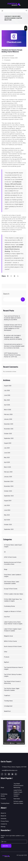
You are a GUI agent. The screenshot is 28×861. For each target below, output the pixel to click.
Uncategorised (8, 706)
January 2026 (8, 419)
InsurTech (7, 616)
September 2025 (8, 438)
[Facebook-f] (2, 774)
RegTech (6, 662)
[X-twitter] (5, 774)
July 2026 (7, 390)
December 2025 (8, 424)
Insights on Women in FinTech (12, 611)
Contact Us (4, 824)
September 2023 (8, 529)
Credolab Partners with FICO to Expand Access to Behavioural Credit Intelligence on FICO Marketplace (13, 327)
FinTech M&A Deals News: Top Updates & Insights (13, 600)
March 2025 (7, 467)
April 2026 (7, 405)
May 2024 (7, 515)
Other (5, 651)
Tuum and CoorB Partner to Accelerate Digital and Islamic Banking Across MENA (12, 317)
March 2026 (7, 409)
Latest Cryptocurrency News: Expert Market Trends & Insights (13, 622)
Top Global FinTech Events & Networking (12, 682)
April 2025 (7, 462)
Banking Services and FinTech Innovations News (12, 563)
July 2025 (7, 448)
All (5, 552)
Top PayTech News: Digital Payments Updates (11, 689)
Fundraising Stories (9, 606)
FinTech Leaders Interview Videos (13, 594)
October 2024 (8, 491)
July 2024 (7, 505)
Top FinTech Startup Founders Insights (13, 675)
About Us (3, 813)
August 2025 (7, 443)
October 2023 (8, 524)
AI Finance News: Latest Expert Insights (13, 545)
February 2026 (8, 414)
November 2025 (8, 428)
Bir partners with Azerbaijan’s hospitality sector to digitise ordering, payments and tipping (13, 337)
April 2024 (7, 519)
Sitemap (3, 826)
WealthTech (7, 711)
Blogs (5, 569)
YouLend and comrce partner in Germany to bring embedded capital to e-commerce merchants (14, 346)
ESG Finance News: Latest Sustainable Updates (11, 582)
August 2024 (7, 500)
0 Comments (7, 60)
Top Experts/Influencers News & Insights (13, 668)
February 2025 (8, 472)
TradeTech (7, 695)
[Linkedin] (9, 774)
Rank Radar (17, 798)
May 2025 (7, 457)
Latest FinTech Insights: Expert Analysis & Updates (12, 629)
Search (6, 294)
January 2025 (8, 476)
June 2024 (7, 510)
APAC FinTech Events (10, 557)
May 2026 (7, 400)
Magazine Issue (8, 636)
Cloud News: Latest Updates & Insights (12, 575)
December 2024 (8, 481)
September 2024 (9, 496)
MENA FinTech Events (10, 641)
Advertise (3, 818)
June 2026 (7, 395)
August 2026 (7, 385)
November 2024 (8, 486)
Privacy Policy (5, 821)
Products (6, 657)
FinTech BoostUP (8, 55)
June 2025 (7, 452)
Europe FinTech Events (10, 588)
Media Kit (3, 816)
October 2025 (8, 433)
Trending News (8, 701)
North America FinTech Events (13, 646)
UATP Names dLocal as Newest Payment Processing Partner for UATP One (12, 354)
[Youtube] (12, 774)
